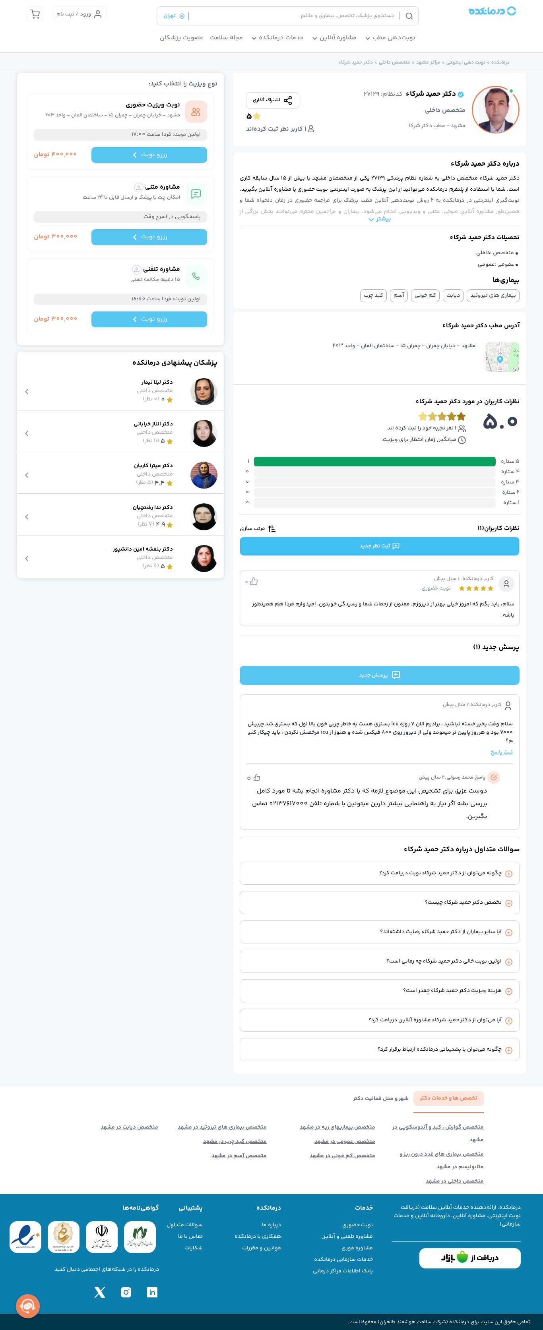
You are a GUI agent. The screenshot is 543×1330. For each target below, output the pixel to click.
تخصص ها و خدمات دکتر (448, 1098)
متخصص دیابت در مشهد (129, 1127)
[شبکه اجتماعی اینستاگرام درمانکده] (126, 1292)
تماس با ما (190, 1236)
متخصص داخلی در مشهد (455, 1181)
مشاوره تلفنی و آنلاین (347, 1236)
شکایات (193, 1248)
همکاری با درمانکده (258, 1236)
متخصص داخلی (394, 62)
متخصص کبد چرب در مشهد (235, 1141)
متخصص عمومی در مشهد (344, 1141)
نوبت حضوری (357, 1225)
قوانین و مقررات (261, 1248)
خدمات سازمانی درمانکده (343, 1259)
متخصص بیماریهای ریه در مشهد (337, 1127)
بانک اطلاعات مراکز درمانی (343, 1271)
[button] (502, 357)
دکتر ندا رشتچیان (153, 508)
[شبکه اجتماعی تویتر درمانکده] (100, 1292)
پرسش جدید (373, 675)
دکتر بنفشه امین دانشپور (143, 549)
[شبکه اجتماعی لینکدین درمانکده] (152, 1292)
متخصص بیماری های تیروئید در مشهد (222, 1127)
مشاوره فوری (357, 1248)
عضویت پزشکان (182, 38)
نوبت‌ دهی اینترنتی (465, 62)
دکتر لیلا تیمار (157, 383)
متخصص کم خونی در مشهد (342, 1156)
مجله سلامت (226, 38)
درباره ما (271, 1225)
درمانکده (500, 62)
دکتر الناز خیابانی (153, 424)
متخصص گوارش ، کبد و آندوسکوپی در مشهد (438, 1133)
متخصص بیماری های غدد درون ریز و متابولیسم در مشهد (441, 1160)
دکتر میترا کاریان (153, 466)
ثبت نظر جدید (375, 546)
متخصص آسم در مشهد (239, 1156)
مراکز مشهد (428, 62)
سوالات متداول (185, 1225)
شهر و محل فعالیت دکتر (381, 1099)
